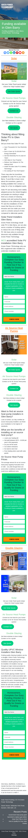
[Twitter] (8, 52)
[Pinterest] (17, 52)
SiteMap (14, 835)
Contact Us (14, 388)
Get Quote (14, 405)
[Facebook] (5, 52)
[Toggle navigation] (25, 4)
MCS (3, 240)
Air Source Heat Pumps (14, 98)
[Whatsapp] (11, 52)
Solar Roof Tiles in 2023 (19, 819)
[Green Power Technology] (7, 6)
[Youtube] (20, 52)
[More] (23, 52)
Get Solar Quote (14, 370)
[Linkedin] (14, 52)
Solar (14, 81)
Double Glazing (14, 117)
